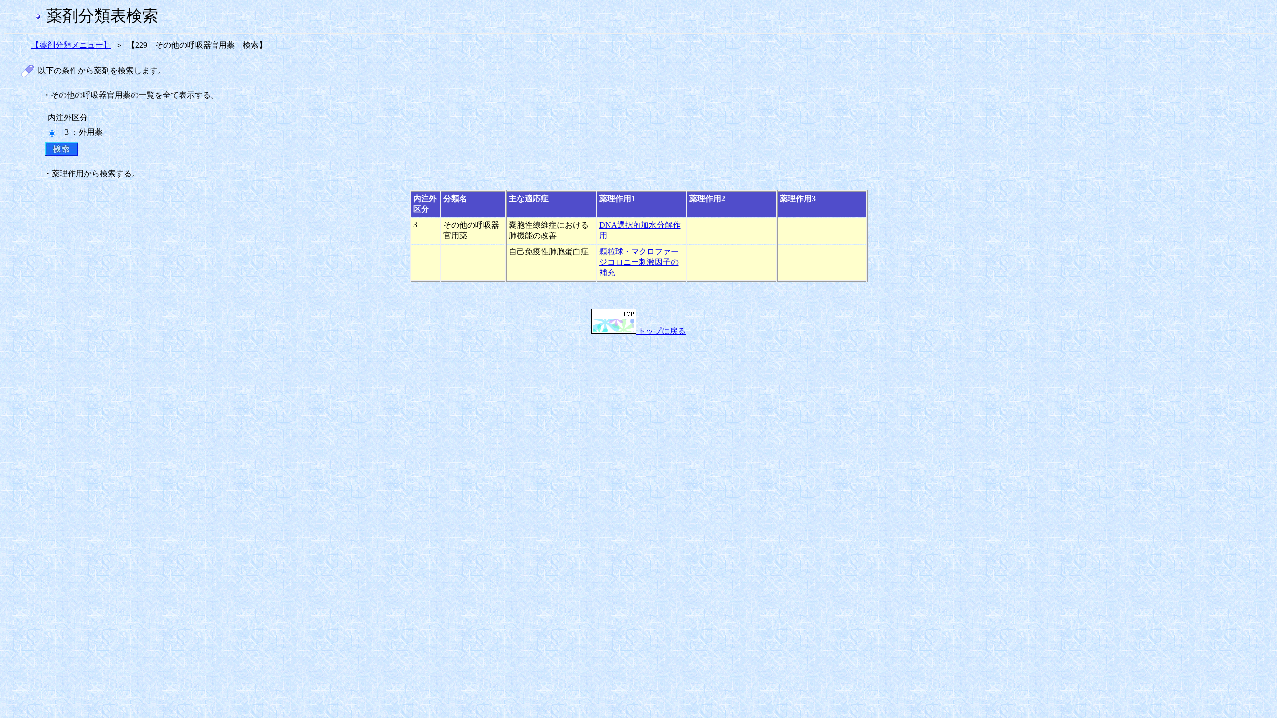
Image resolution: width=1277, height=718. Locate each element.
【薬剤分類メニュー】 (71, 45)
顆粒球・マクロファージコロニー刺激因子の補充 (639, 262)
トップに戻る (661, 331)
